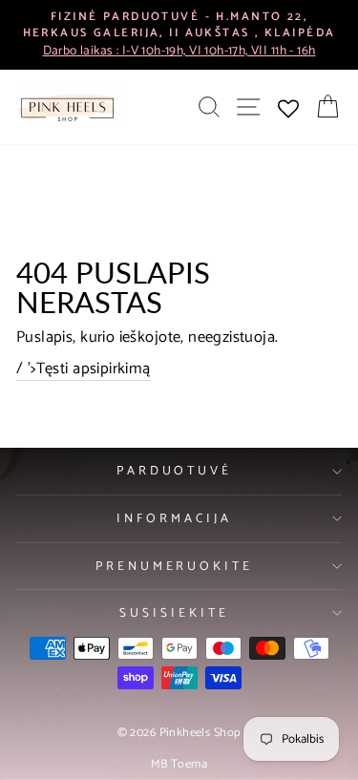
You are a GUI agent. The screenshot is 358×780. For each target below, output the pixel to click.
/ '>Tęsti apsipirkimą (83, 369)
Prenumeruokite (174, 566)
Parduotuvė (174, 470)
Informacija (174, 518)
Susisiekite (174, 612)
